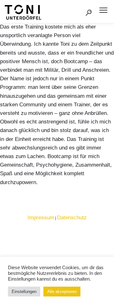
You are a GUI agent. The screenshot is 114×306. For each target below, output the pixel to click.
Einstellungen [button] (24, 291)
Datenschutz (72, 218)
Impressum (41, 218)
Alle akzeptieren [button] (62, 291)
